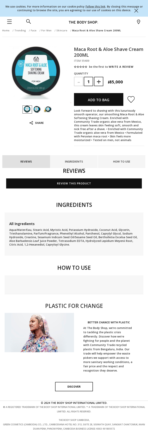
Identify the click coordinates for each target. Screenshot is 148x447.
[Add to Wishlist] (129, 99)
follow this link (95, 6)
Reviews (26, 161)
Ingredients (74, 161)
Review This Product (74, 183)
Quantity (81, 73)
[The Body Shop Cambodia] (83, 22)
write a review (121, 67)
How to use (121, 161)
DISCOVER (74, 386)
